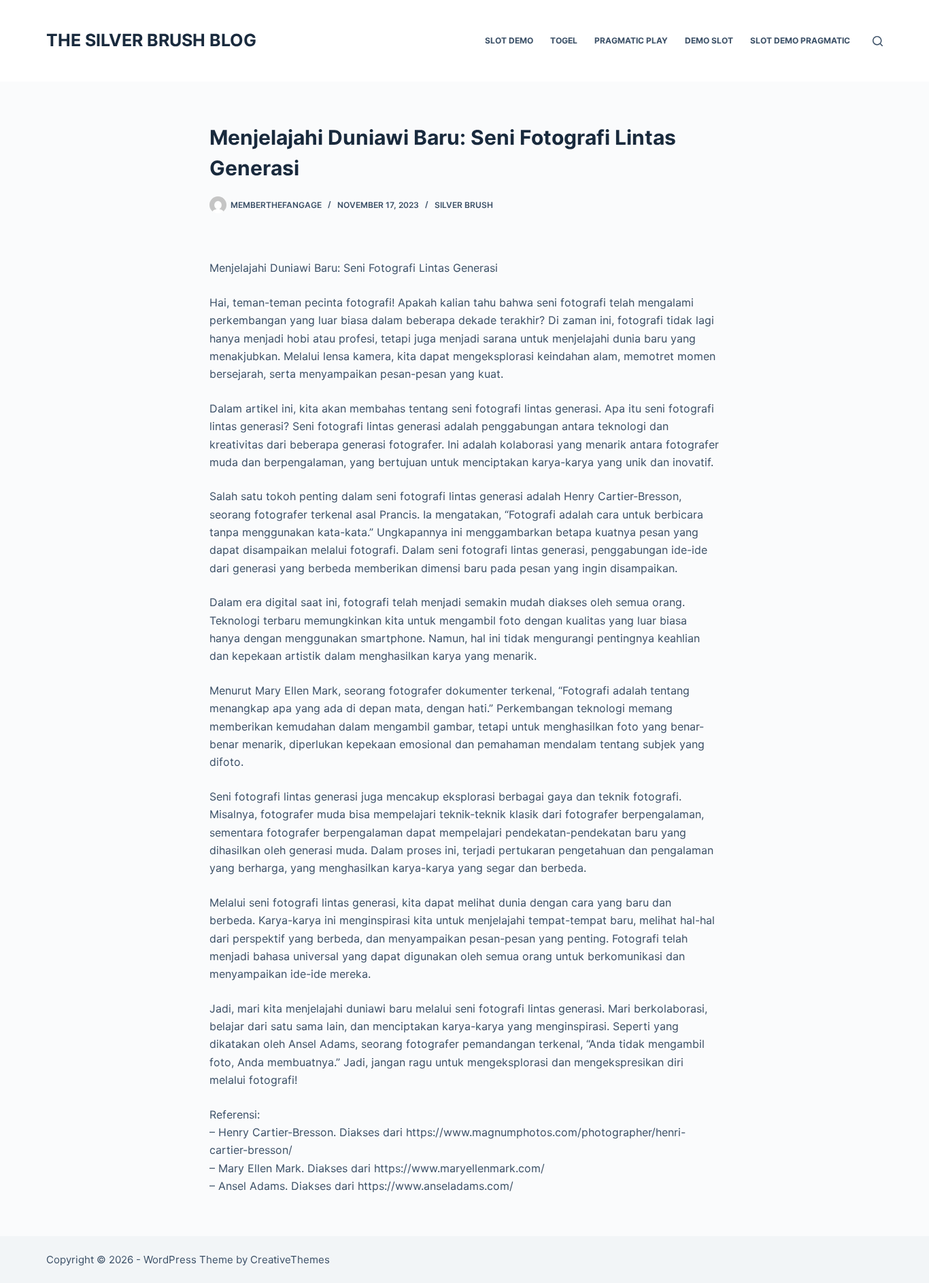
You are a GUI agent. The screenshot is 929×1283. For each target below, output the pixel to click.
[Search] (878, 41)
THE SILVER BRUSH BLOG (151, 40)
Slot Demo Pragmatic (800, 40)
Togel (563, 40)
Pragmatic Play (631, 40)
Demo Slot (709, 40)
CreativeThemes (290, 1259)
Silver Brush (464, 205)
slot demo (509, 40)
